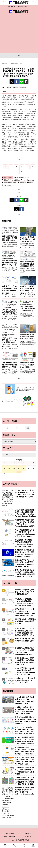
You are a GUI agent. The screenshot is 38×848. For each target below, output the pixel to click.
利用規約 (28, 833)
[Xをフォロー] (16, 209)
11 (9, 468)
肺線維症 (31, 182)
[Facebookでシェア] (16, 81)
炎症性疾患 (23, 182)
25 (9, 471)
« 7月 (3, 477)
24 (4, 471)
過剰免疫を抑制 (8, 185)
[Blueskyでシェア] (23, 619)
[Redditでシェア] (23, 625)
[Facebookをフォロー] (21, 209)
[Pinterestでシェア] (15, 630)
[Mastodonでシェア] (15, 619)
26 (14, 471)
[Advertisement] (19, 34)
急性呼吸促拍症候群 (28, 180)
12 (14, 468)
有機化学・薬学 (8, 177)
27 (19, 471)
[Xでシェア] (12, 81)
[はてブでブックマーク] (32, 625)
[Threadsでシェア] (15, 625)
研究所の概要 (10, 833)
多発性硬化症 (16, 180)
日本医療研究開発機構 (10, 182)
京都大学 (6, 180)
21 (24, 470)
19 (14, 470)
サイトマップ (28, 836)
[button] (26, 81)
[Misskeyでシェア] (32, 619)
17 (4, 470)
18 (9, 470)
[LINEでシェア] (21, 81)
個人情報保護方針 (10, 836)
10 (4, 468)
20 (19, 470)
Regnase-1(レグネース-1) (23, 177)
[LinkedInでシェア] (23, 630)
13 (19, 468)
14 (24, 468)
